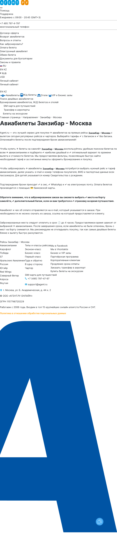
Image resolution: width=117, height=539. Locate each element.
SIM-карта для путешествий (41, 274)
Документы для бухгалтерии (16, 58)
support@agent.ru (37, 284)
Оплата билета (8, 47)
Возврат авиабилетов (12, 36)
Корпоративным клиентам (65, 260)
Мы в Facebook (59, 245)
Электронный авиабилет (14, 51)
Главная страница (10, 117)
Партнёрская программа (64, 256)
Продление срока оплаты (65, 263)
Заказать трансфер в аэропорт (68, 267)
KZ (5, 69)
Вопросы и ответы (10, 40)
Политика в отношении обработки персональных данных (33, 313)
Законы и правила (10, 62)
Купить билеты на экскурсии (67, 271)
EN (2, 69)
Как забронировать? (11, 43)
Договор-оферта (9, 32)
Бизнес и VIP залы (61, 252)
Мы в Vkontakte (59, 249)
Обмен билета (8, 54)
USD (2, 76)
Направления (30, 117)
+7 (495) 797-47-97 (38, 278)
